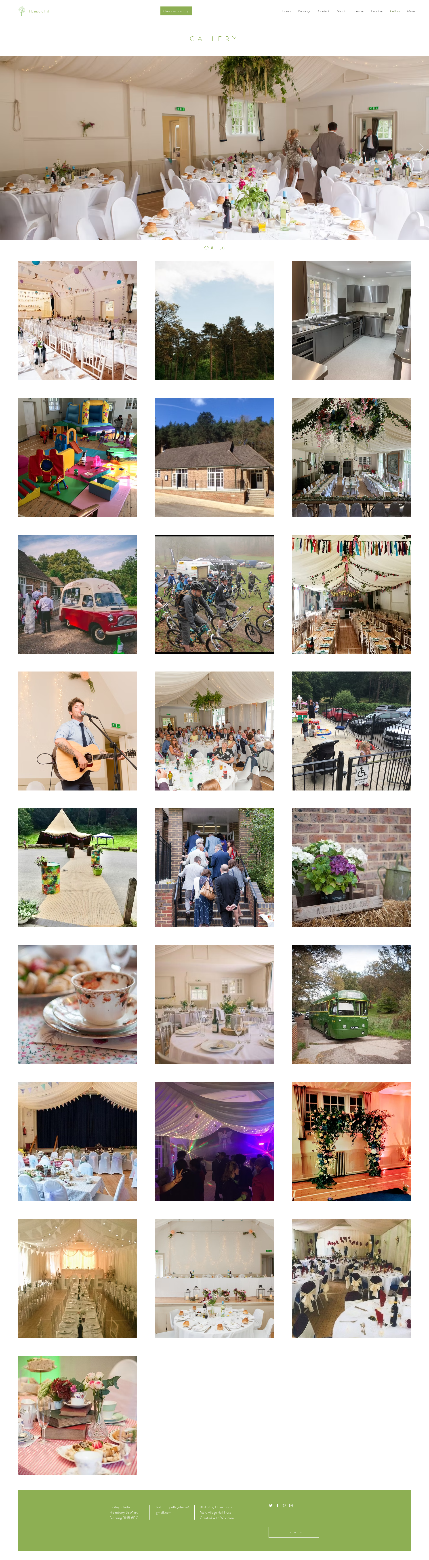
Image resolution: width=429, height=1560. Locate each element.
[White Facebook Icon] (277, 1505)
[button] (222, 248)
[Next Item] (421, 148)
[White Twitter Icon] (271, 1505)
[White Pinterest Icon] (284, 1505)
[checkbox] (208, 248)
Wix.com (227, 1517)
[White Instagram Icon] (291, 1505)
